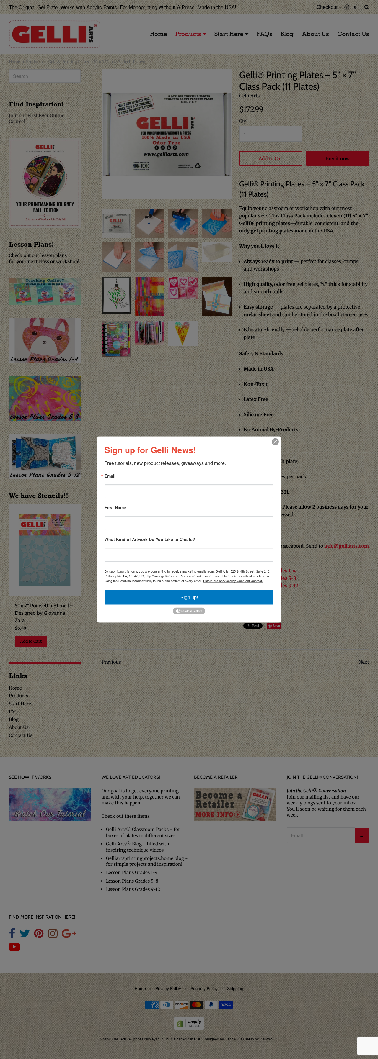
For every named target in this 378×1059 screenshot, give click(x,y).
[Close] (275, 441)
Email (110, 476)
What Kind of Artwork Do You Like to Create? (150, 539)
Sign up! (189, 597)
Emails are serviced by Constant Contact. (233, 580)
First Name (115, 507)
